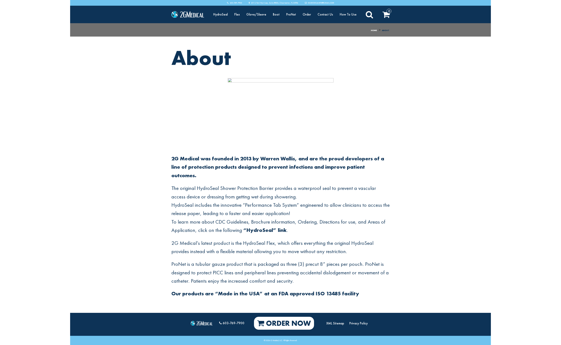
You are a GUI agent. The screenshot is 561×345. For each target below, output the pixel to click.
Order (307, 14)
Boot (276, 14)
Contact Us (325, 14)
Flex (237, 14)
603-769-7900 (236, 3)
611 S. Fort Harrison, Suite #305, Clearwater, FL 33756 (274, 3)
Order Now (287, 323)
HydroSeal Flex (259, 243)
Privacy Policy (358, 323)
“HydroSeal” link (265, 230)
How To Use (348, 14)
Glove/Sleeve (256, 14)
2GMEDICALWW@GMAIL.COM (321, 3)
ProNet (291, 14)
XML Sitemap (335, 323)
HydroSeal (220, 14)
